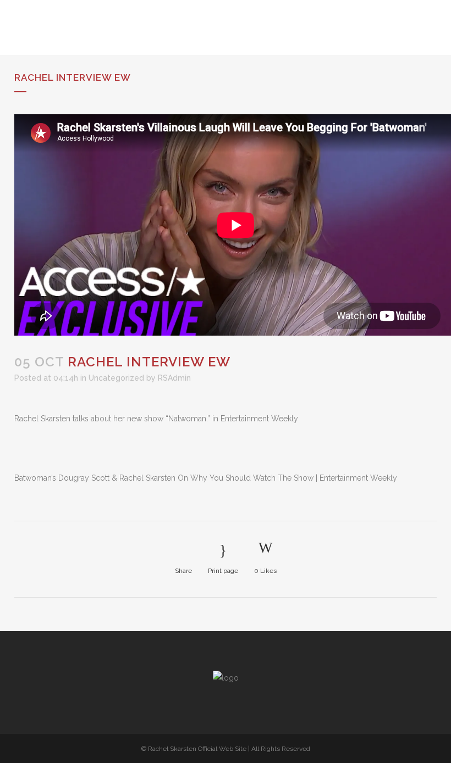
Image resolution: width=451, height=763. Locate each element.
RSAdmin (174, 378)
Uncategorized (116, 378)
